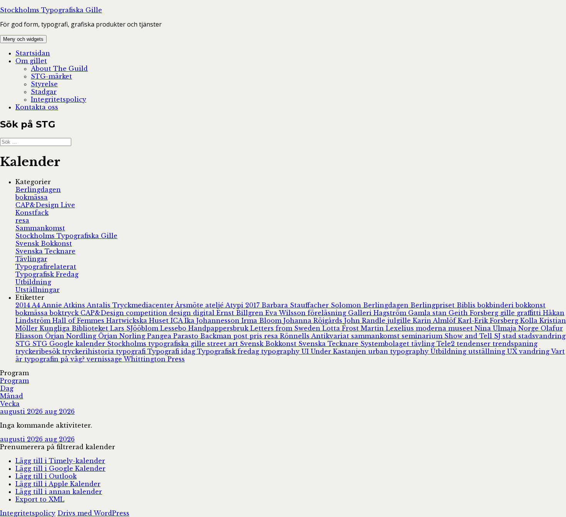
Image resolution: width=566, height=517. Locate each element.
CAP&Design (103, 313)
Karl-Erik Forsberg (489, 320)
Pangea (160, 336)
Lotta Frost (341, 328)
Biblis (467, 305)
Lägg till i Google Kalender (60, 468)
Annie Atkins (64, 305)
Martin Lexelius (388, 328)
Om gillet (31, 61)
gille (508, 313)
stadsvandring (542, 336)
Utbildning (33, 282)
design (181, 313)
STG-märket (51, 76)
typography (281, 351)
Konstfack (32, 213)
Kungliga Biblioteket (75, 328)
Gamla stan (428, 313)
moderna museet (445, 328)
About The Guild (59, 68)
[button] (57, 447)
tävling (424, 343)
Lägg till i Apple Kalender (57, 484)
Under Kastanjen (339, 351)
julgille (400, 320)
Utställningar (37, 290)
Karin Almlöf (435, 320)
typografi (131, 351)
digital (204, 313)
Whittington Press (154, 359)
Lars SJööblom (135, 328)
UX (513, 351)
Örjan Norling (122, 336)
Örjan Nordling (71, 336)
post (241, 336)
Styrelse (44, 84)
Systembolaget (385, 343)
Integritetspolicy (58, 99)
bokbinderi (496, 305)
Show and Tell (469, 336)
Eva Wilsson (286, 313)
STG (23, 343)
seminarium (423, 336)
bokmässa (31, 197)
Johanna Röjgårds (313, 320)
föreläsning (328, 313)
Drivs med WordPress (93, 513)
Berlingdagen (38, 189)
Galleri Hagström (378, 313)
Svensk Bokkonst (43, 243)
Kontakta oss (36, 107)
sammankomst (376, 336)
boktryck (65, 313)
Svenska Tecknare (45, 251)
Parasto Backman (203, 336)
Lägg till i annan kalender (58, 491)
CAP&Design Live (45, 205)
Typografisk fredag (229, 351)
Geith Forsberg (474, 313)
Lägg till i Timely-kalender (60, 461)
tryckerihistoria (89, 351)
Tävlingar (31, 259)
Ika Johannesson (212, 320)
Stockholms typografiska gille (157, 343)
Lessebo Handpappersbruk (205, 328)
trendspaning (515, 343)
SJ (498, 336)
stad (510, 336)
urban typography (399, 351)
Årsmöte (190, 305)
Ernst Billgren (240, 313)
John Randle (365, 320)
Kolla (529, 320)
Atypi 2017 (243, 305)
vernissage (105, 359)
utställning (487, 351)
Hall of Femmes (79, 320)
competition (147, 313)
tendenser (474, 343)
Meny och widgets (23, 39)
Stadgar (44, 92)
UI (306, 351)
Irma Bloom (262, 320)
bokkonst (531, 305)
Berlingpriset (433, 305)
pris (257, 336)
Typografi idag (172, 351)
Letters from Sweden (286, 328)
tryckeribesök (38, 351)
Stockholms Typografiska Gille (51, 10)
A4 (37, 305)
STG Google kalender (69, 343)
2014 (23, 305)
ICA (177, 320)
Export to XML (39, 499)
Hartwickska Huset (138, 320)
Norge (529, 328)
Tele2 (447, 343)
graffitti (530, 313)
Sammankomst (40, 228)
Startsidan (32, 53)
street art (223, 343)
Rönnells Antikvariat (315, 336)
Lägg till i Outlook (46, 476)
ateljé (215, 305)
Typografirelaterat (45, 266)
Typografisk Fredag (47, 274)
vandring (535, 351)
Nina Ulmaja (496, 328)
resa (22, 220)
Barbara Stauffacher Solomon (312, 305)
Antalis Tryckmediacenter (131, 305)
